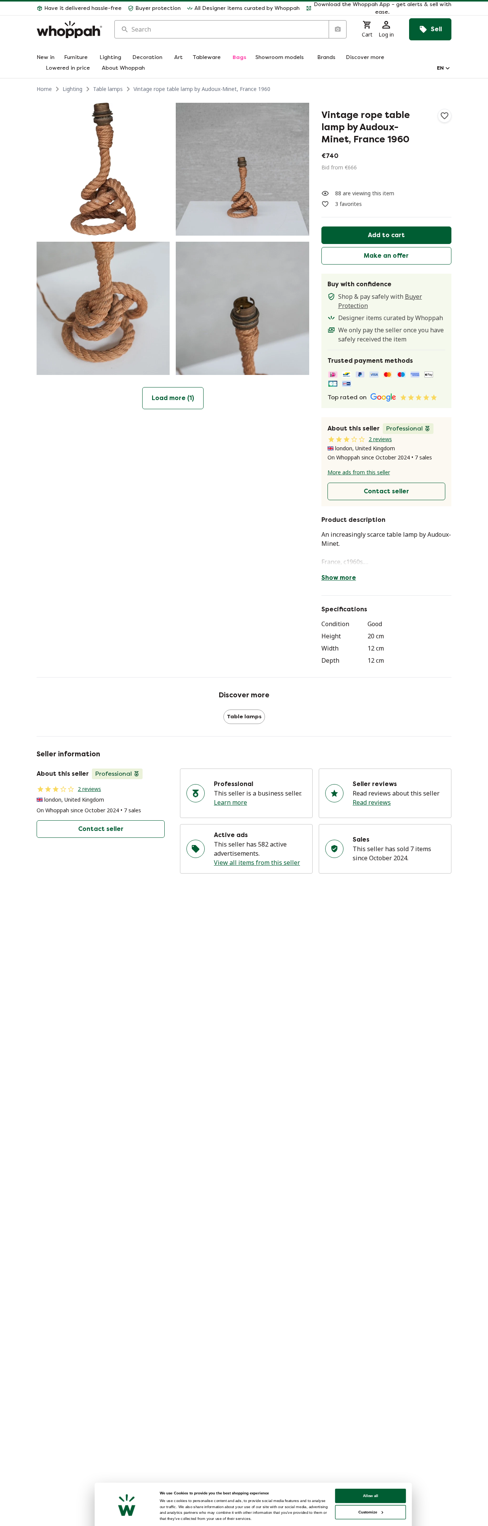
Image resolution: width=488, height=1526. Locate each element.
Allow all (370, 1496)
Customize (367, 1512)
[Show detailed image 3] (103, 308)
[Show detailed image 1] (103, 169)
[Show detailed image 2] (242, 169)
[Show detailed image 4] (242, 308)
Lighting (72, 88)
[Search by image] (337, 29)
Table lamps (108, 88)
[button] (378, 8)
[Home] (69, 29)
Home (44, 88)
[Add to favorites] (444, 116)
